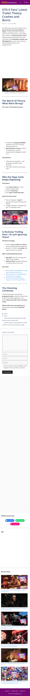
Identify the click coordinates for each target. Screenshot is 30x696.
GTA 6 (7, 154)
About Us (7, 691)
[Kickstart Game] (9, 2)
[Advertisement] (15, 63)
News (5, 314)
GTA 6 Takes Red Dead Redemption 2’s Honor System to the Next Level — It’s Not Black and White (14, 645)
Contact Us (22, 691)
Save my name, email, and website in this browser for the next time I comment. (15, 367)
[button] (20, 2)
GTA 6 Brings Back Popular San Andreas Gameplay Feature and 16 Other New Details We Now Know (13, 682)
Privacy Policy (14, 691)
